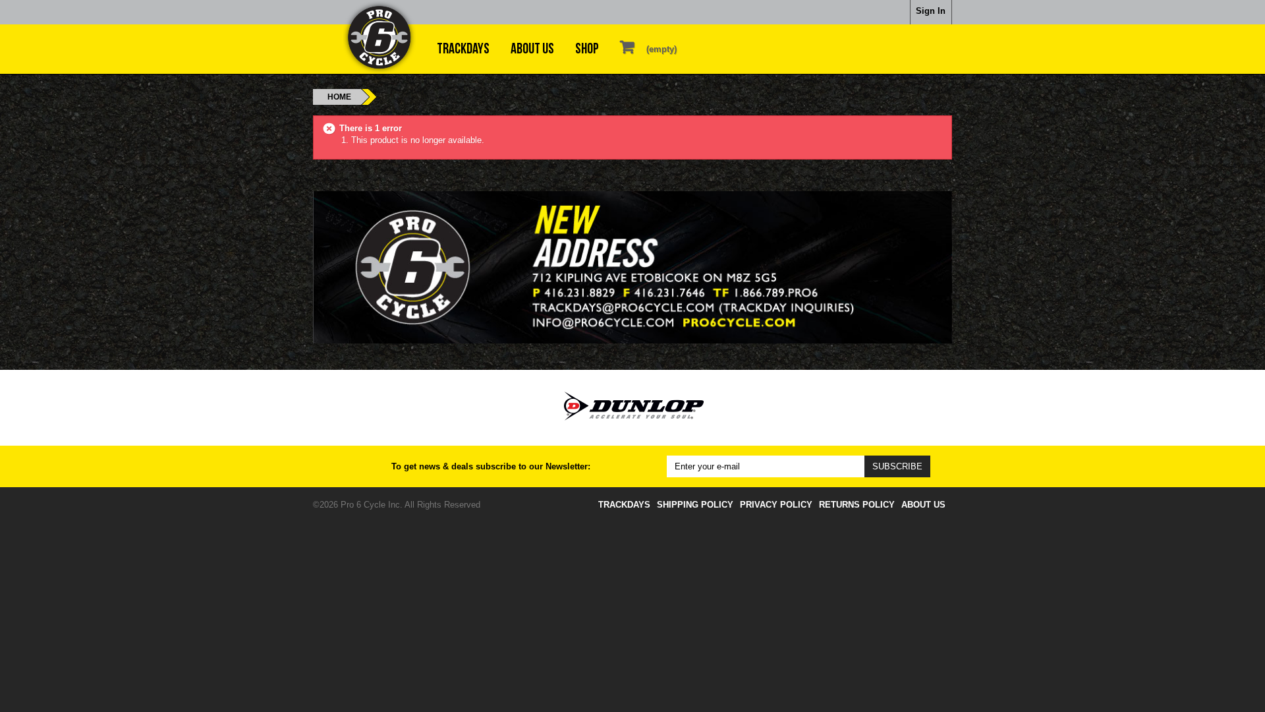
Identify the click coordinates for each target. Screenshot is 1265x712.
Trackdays (463, 49)
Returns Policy (857, 505)
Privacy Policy (776, 505)
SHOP (587, 49)
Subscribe (897, 466)
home (339, 97)
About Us (532, 49)
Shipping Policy (695, 505)
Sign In (930, 11)
